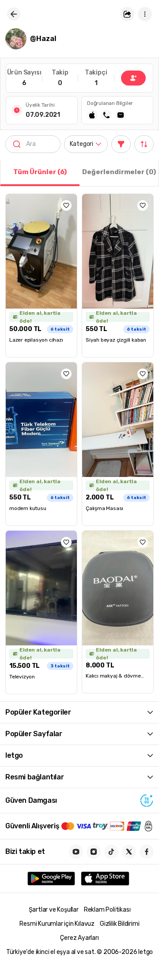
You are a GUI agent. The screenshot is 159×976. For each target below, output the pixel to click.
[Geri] (13, 14)
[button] (127, 14)
